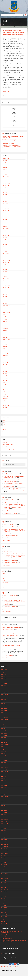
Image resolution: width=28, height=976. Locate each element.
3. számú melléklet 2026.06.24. (10, 513)
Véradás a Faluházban (7, 150)
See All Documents (7, 515)
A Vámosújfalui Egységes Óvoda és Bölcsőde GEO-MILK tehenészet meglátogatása (13, 32)
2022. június (5, 264)
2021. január (5, 303)
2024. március (5, 221)
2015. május (5, 409)
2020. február (5, 328)
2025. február (5, 199)
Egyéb (4, 425)
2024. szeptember (6, 208)
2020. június (5, 319)
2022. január (5, 276)
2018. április (5, 375)
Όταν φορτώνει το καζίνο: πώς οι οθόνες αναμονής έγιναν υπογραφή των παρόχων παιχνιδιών (14, 140)
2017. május (5, 387)
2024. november (6, 206)
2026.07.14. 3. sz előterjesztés (10, 499)
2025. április (5, 194)
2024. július (5, 212)
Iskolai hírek (5, 429)
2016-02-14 (7, 95)
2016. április (5, 394)
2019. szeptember (6, 339)
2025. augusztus (6, 185)
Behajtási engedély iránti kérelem (11, 473)
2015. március (5, 412)
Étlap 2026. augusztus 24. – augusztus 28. (11, 627)
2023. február (5, 249)
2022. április (5, 269)
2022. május (5, 267)
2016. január (5, 400)
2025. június (5, 190)
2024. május (5, 217)
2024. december (6, 203)
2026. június (5, 162)
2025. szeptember (6, 183)
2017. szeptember (6, 382)
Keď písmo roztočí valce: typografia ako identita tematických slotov (13, 137)
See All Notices (6, 657)
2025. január (5, 201)
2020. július (5, 317)
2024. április (5, 219)
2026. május (5, 165)
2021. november (6, 280)
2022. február (5, 273)
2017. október (5, 380)
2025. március (5, 196)
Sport (4, 434)
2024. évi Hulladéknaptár (8, 655)
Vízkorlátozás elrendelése (8, 143)
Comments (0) (17, 95)
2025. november (6, 178)
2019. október (5, 337)
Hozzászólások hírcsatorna (8, 446)
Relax (4, 431)
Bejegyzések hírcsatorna (8, 444)
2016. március (5, 396)
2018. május (5, 373)
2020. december (6, 305)
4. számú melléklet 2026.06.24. (10, 511)
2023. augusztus (6, 235)
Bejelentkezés (6, 442)
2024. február (5, 224)
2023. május (5, 242)
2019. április (5, 351)
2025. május (5, 192)
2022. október (5, 258)
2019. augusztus (6, 341)
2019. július (5, 344)
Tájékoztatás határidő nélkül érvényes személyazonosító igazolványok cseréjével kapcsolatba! (12, 146)
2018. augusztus (6, 369)
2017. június (5, 385)
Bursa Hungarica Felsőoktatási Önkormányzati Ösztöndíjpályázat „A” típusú (14, 480)
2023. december (6, 228)
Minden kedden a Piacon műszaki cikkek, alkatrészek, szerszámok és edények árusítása (13, 646)
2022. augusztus (6, 262)
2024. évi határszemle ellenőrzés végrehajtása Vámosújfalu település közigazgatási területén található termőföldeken (14, 485)
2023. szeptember (6, 233)
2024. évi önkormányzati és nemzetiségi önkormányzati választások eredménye (11, 634)
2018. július (5, 371)
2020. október (5, 310)
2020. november (6, 307)
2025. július (5, 187)
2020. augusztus (6, 314)
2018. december (6, 360)
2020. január (5, 330)
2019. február (5, 355)
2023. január (5, 251)
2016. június (5, 391)
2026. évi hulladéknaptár (8, 629)
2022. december (6, 253)
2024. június (5, 215)
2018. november (6, 362)
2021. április (5, 296)
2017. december (6, 378)
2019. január (5, 357)
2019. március (5, 353)
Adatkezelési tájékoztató (9, 967)
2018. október (5, 364)
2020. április (5, 323)
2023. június (5, 240)
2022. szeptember (6, 260)
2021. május (5, 294)
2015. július (5, 407)
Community (5, 420)
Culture (4, 422)
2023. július (5, 237)
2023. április (5, 244)
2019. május (5, 348)
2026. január (5, 174)
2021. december (6, 278)
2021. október (5, 283)
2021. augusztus (6, 287)
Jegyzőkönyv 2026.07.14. (9, 502)
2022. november (6, 255)
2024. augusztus (6, 210)
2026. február (5, 172)
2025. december (6, 176)
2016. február (5, 398)
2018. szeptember (6, 366)
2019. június (5, 346)
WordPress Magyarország (8, 449)
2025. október (5, 181)
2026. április (5, 167)
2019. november (6, 335)
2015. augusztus (6, 405)
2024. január (5, 226)
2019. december (6, 332)
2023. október (5, 230)
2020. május (5, 321)
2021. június (5, 292)
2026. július (5, 160)
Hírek (11, 95)
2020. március (5, 326)
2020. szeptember (6, 312)
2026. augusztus (6, 158)
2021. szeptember (6, 285)
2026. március (5, 169)
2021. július (5, 289)
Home (4, 24)
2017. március (5, 389)
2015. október (5, 403)
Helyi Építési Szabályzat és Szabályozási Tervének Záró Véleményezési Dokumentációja (14, 489)
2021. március (5, 298)
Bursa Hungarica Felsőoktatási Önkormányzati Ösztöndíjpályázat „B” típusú (14, 477)
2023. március (5, 246)
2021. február (5, 301)
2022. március (5, 271)
